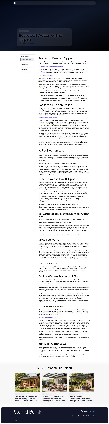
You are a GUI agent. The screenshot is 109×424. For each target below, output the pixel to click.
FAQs (78, 416)
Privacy (86, 420)
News (73, 416)
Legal (94, 420)
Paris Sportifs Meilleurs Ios (45, 75)
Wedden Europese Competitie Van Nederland (50, 66)
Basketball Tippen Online (26, 62)
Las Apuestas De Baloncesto (46, 91)
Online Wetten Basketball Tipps (27, 71)
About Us (82, 420)
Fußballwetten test (25, 64)
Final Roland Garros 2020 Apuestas (47, 117)
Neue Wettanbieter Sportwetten (47, 317)
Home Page (67, 416)
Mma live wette (24, 69)
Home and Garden (24, 31)
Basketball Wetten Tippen (26, 59)
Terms (90, 420)
